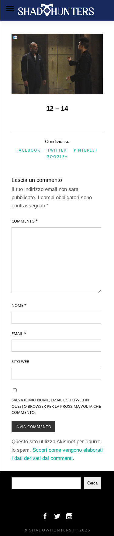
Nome (19, 305)
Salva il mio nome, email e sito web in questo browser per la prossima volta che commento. (56, 406)
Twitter (57, 150)
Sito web (20, 361)
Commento (25, 221)
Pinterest (86, 150)
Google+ (57, 156)
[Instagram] (69, 518)
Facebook (28, 150)
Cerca (92, 483)
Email (19, 333)
